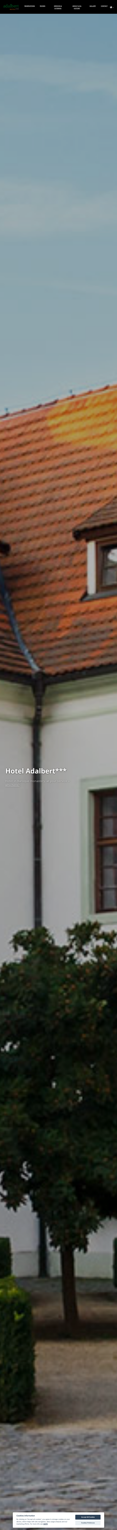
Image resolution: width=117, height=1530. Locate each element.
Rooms (42, 6)
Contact (104, 6)
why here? (12, 785)
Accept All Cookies (88, 1517)
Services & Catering (58, 7)
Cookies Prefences (88, 1523)
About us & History (76, 7)
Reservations (29, 6)
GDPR (45, 1524)
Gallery (93, 6)
